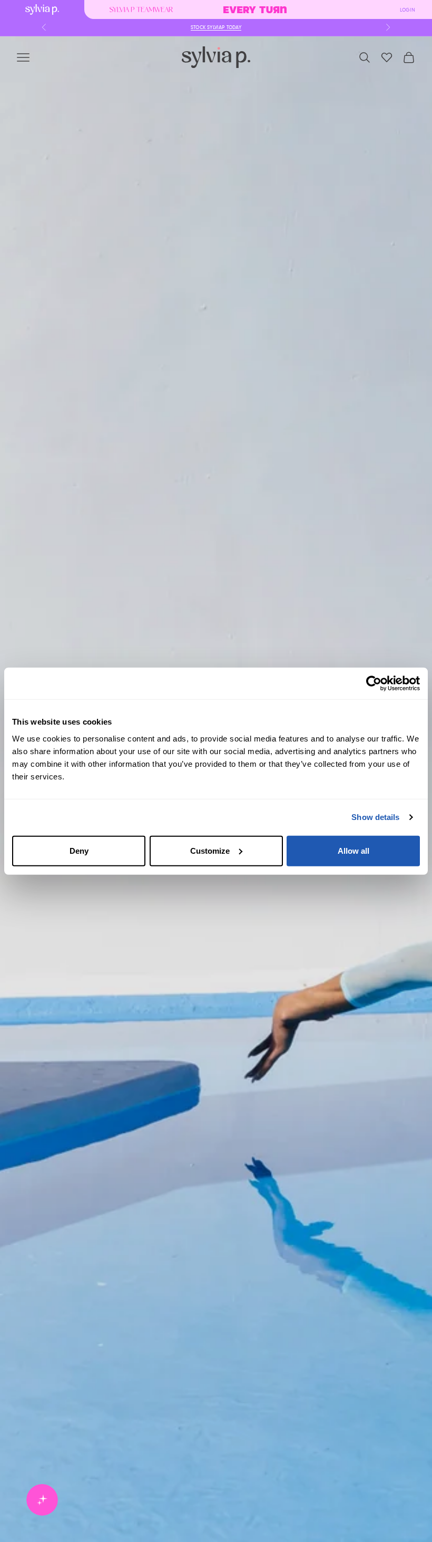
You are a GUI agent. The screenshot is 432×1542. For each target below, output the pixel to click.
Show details (375, 817)
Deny (79, 850)
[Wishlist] (386, 57)
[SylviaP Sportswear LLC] (216, 57)
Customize (210, 850)
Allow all (353, 850)
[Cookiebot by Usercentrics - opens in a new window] (374, 683)
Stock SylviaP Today (216, 27)
